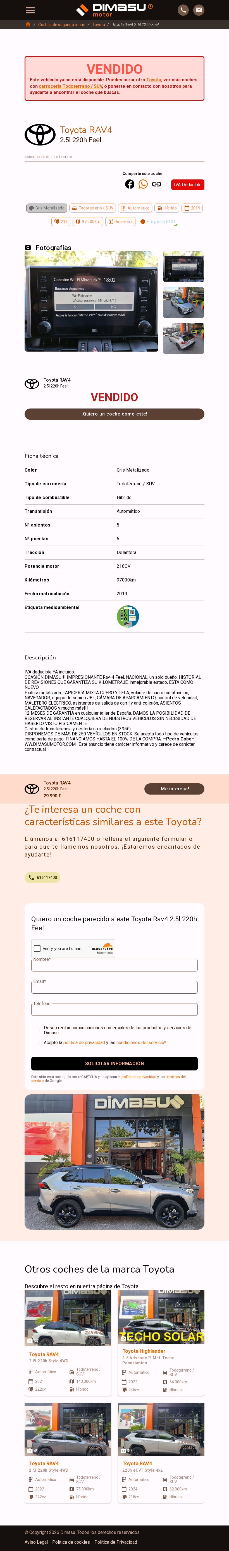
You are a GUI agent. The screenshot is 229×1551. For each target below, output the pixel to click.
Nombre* (42, 959)
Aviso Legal (36, 1542)
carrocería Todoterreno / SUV (70, 86)
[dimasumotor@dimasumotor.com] (198, 10)
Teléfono (42, 1003)
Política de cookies (71, 1542)
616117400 (47, 877)
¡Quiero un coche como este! (114, 414)
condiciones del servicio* (141, 1042)
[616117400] (183, 10)
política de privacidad (84, 1042)
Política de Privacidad (115, 1542)
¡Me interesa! (174, 788)
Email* (39, 981)
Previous (170, 260)
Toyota (98, 24)
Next (196, 260)
